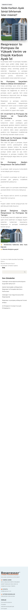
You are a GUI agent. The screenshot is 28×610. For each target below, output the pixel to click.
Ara (3, 268)
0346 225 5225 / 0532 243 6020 (8, 596)
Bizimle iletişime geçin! (10, 249)
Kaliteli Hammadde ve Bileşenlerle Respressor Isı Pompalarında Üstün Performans (12, 289)
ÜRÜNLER (3, 600)
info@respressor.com (6, 591)
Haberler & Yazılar (7, 4)
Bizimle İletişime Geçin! (8, 263)
